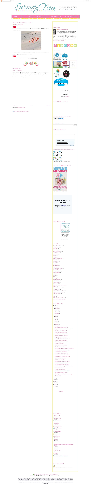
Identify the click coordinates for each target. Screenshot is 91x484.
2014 (55, 307)
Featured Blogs (55, 250)
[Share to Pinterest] (36, 58)
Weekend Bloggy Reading (57, 245)
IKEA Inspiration (56, 265)
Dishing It (54, 286)
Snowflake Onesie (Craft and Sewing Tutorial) (62, 354)
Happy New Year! (58, 375)
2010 (55, 382)
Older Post (48, 105)
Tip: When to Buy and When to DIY (61, 330)
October (56, 311)
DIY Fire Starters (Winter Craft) (60, 358)
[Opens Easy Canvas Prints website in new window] (65, 60)
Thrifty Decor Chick (57, 426)
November (57, 310)
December (57, 308)
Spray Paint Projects (56, 269)
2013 (55, 378)
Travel (54, 273)
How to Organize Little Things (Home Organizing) (63, 374)
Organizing (55, 278)
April (56, 321)
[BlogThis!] (33, 58)
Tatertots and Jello (57, 431)
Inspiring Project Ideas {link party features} (62, 338)
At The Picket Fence (57, 450)
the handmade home (57, 420)
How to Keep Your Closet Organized (61, 345)
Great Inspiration (56, 247)
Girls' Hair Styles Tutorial (59, 343)
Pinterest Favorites (56, 282)
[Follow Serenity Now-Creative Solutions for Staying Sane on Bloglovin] (58, 119)
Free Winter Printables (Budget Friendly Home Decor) (64, 366)
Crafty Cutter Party (56, 289)
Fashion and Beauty (56, 272)
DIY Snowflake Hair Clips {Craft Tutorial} (62, 364)
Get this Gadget (72, 145)
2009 (55, 384)
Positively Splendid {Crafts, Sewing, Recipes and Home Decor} (63, 445)
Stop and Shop (55, 261)
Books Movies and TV (57, 271)
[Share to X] (34, 58)
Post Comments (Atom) (21, 107)
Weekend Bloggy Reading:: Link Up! (61, 372)
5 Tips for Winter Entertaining (60, 369)
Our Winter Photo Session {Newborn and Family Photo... (64, 348)
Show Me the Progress (56, 293)
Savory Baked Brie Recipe (59, 367)
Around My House (56, 252)
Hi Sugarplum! (57, 415)
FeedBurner (67, 96)
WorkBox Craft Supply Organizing (59, 299)
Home (31, 105)
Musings (54, 257)
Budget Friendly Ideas (57, 251)
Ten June (56, 453)
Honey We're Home (57, 418)
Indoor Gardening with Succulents (61, 332)
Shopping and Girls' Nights (57, 258)
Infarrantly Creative (58, 428)
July (56, 316)
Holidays (54, 255)
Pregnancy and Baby (56, 279)
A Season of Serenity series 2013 (58, 290)
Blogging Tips (55, 266)
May (56, 319)
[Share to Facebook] (35, 58)
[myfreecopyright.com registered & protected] (45, 474)
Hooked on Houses (57, 441)
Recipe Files (55, 259)
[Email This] (31, 58)
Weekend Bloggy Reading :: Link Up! (61, 327)
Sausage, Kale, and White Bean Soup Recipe (62, 356)
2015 (55, 305)
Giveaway (54, 264)
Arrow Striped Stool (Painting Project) (61, 333)
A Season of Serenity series (57, 287)
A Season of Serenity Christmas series (59, 285)
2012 (55, 379)
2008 (55, 386)
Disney (54, 296)
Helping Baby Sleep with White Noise (61, 335)
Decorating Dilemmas (56, 280)
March (56, 322)
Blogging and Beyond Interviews (58, 292)
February (56, 324)
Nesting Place (56, 423)
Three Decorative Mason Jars (60, 346)
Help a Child (61, 391)
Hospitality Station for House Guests (61, 337)
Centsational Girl (57, 434)
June (56, 318)
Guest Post (55, 262)
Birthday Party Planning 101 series (59, 297)
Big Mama (56, 439)
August (56, 314)
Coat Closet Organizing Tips (60, 359)
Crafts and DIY (55, 254)
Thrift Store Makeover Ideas (57, 268)
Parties (54, 276)
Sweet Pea (56, 448)
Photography (55, 295)
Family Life (55, 248)
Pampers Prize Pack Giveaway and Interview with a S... (64, 329)
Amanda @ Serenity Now (63, 29)
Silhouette (55, 275)
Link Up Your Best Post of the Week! (61, 340)
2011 (55, 381)
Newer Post (14, 105)
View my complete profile (58, 40)
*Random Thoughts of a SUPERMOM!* (61, 455)
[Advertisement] (62, 402)
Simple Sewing (55, 283)
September (57, 313)
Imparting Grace (57, 436)
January (56, 326)
